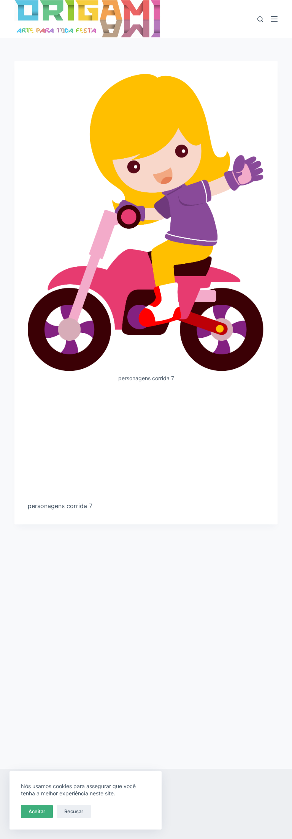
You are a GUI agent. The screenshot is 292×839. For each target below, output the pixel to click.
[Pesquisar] (260, 19)
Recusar (73, 811)
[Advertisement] (146, 445)
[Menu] (274, 19)
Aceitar (37, 811)
